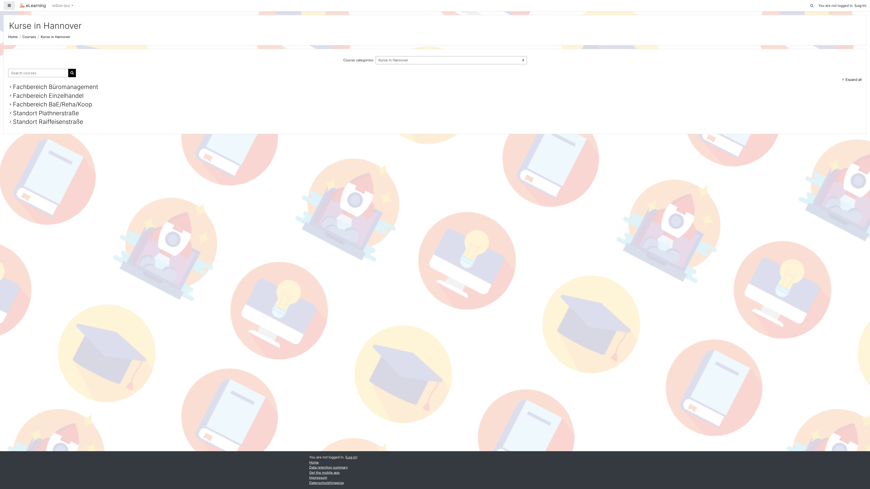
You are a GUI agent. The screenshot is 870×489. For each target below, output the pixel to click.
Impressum (318, 477)
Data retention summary (328, 467)
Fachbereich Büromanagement (55, 86)
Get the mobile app (324, 472)
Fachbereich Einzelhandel (48, 95)
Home (13, 37)
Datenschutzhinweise (326, 483)
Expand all (854, 79)
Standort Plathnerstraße (46, 113)
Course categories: (358, 60)
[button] (812, 6)
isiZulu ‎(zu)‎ (61, 5)
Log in (860, 5)
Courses (29, 37)
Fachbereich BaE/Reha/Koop (52, 104)
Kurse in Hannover (55, 37)
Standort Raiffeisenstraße (48, 121)
